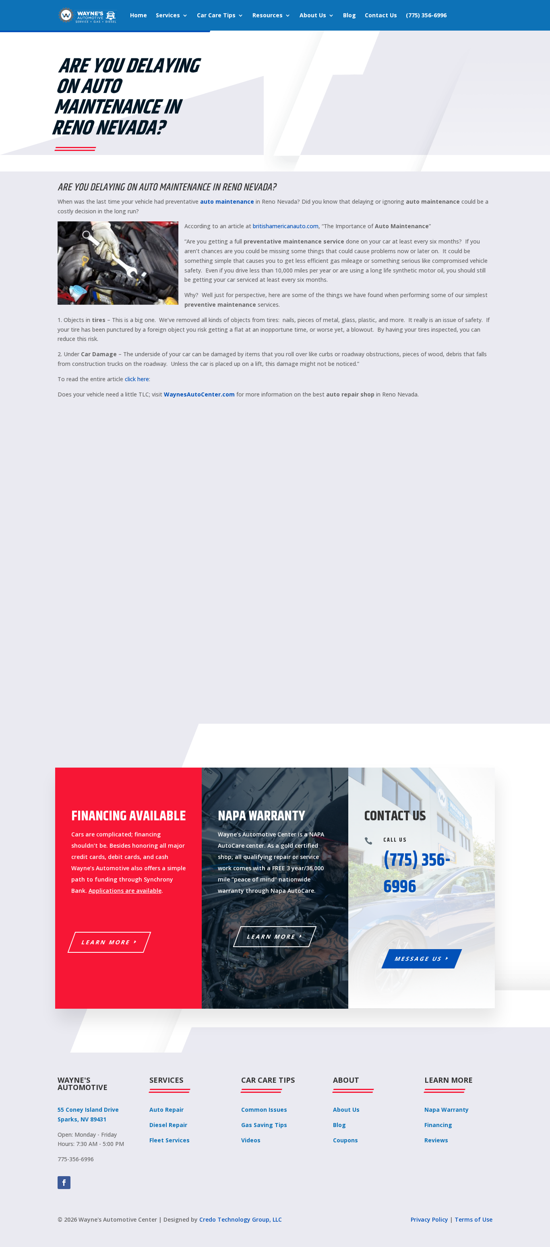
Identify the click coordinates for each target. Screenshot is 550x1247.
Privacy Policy (429, 1219)
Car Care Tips (216, 15)
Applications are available (125, 890)
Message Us (418, 958)
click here (137, 379)
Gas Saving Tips (264, 1125)
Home (138, 15)
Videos (251, 1140)
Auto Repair (166, 1109)
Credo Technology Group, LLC (240, 1219)
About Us (313, 15)
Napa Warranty (446, 1109)
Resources (267, 15)
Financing (438, 1125)
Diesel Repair (168, 1125)
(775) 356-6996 (426, 15)
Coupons (345, 1140)
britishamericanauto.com (285, 226)
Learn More (106, 942)
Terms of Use (473, 1219)
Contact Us (381, 15)
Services (168, 15)
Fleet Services (169, 1140)
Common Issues (264, 1109)
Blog (349, 15)
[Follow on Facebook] (64, 1182)
